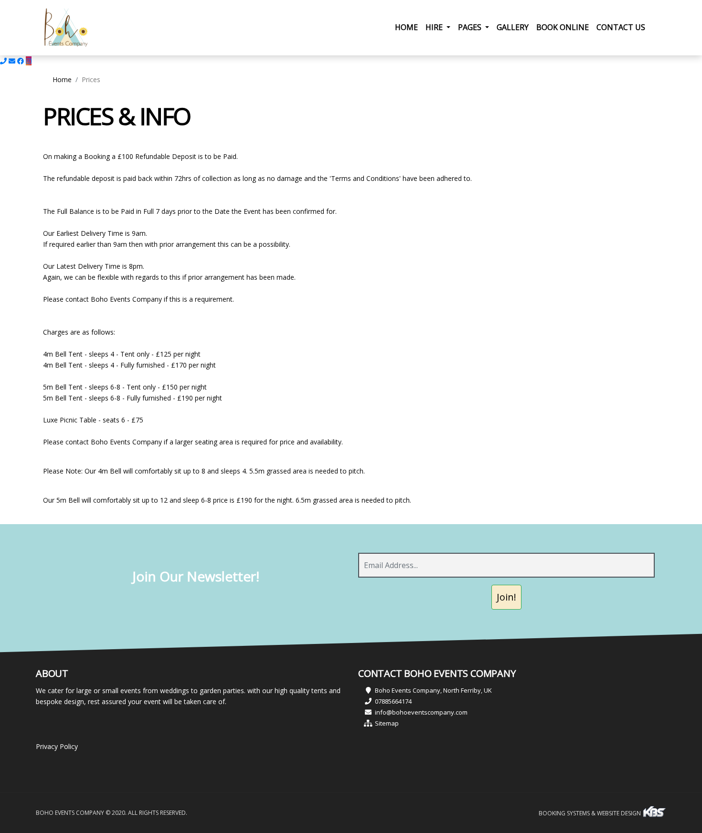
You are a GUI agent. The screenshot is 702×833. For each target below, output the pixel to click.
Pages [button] (470, 27)
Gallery (513, 27)
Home (408, 26)
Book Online (562, 27)
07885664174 (393, 701)
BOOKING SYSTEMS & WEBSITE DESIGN (590, 813)
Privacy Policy (57, 746)
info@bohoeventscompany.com (421, 712)
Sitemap (387, 723)
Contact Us (620, 27)
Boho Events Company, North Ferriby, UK (433, 690)
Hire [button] (435, 27)
